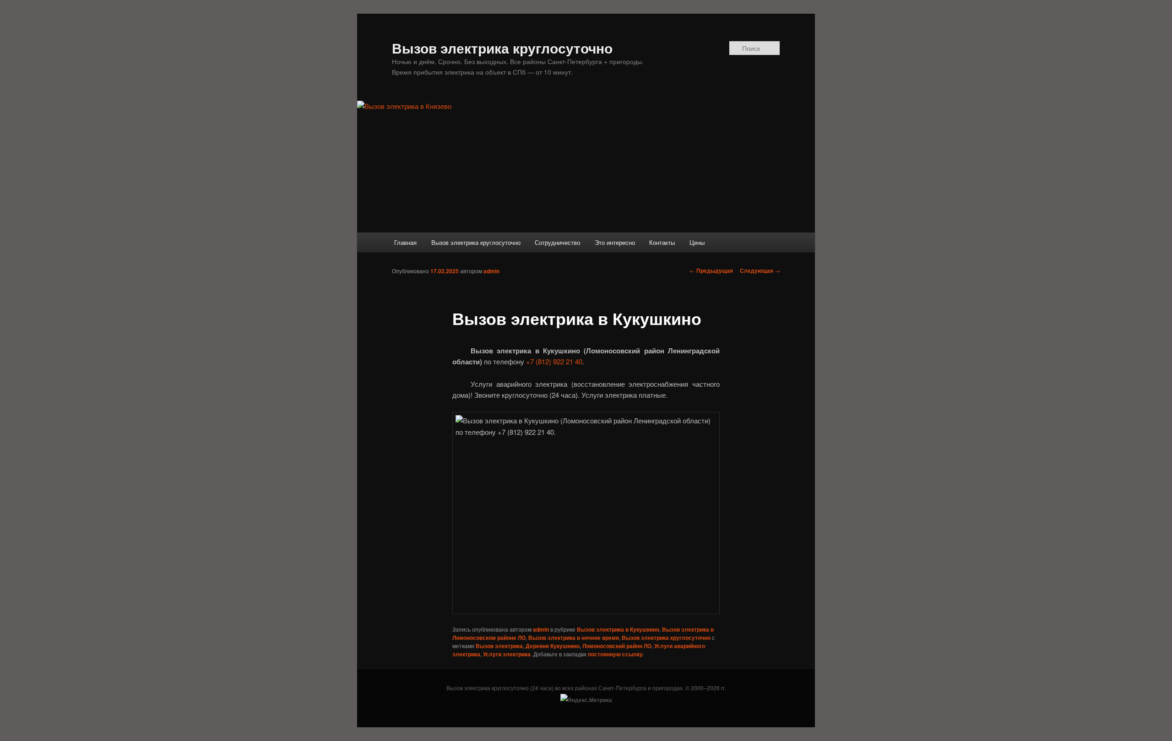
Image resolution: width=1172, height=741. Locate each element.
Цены (697, 242)
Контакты (662, 242)
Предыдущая (711, 270)
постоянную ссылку (615, 654)
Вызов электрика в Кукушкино (618, 629)
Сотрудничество (557, 242)
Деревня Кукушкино (553, 646)
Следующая (760, 270)
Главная (405, 242)
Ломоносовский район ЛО (616, 646)
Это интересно (615, 242)
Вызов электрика (499, 646)
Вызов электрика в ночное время (573, 637)
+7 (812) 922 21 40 (554, 361)
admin (491, 271)
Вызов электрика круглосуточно (502, 48)
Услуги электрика (507, 654)
